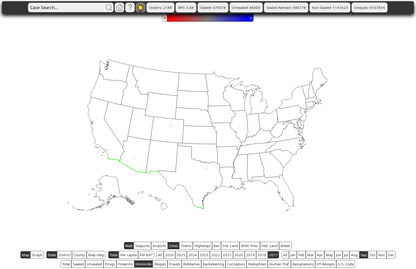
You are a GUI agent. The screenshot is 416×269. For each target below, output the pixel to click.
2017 (273, 254)
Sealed (78, 264)
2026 (169, 254)
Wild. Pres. (250, 245)
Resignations (303, 264)
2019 (250, 254)
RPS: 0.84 (186, 7)
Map (25, 254)
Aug (354, 254)
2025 (181, 254)
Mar (310, 254)
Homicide (143, 264)
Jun (338, 254)
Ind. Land (230, 245)
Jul (346, 254)
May (329, 254)
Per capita (128, 254)
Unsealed (94, 264)
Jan (292, 254)
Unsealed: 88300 (246, 7)
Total (113, 254)
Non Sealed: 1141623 (330, 7)
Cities (173, 245)
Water (285, 245)
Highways (202, 245)
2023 (204, 254)
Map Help (96, 254)
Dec (391, 254)
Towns (186, 245)
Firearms (125, 264)
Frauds (174, 264)
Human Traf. (279, 264)
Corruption (236, 264)
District (65, 254)
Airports (159, 245)
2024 (192, 254)
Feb (301, 254)
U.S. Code (346, 264)
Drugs (110, 264)
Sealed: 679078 (213, 7)
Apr (320, 254)
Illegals (160, 264)
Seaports (142, 245)
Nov (381, 254)
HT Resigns (326, 264)
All (160, 254)
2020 (238, 254)
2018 (262, 254)
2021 (227, 254)
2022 (215, 254)
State (52, 254)
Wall (128, 245)
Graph (37, 254)
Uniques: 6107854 (369, 7)
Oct (372, 254)
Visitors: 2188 (160, 7)
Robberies (191, 264)
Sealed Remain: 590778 (286, 7)
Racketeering (213, 264)
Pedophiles (257, 264)
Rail (217, 245)
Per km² (146, 254)
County (79, 254)
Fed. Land (269, 245)
